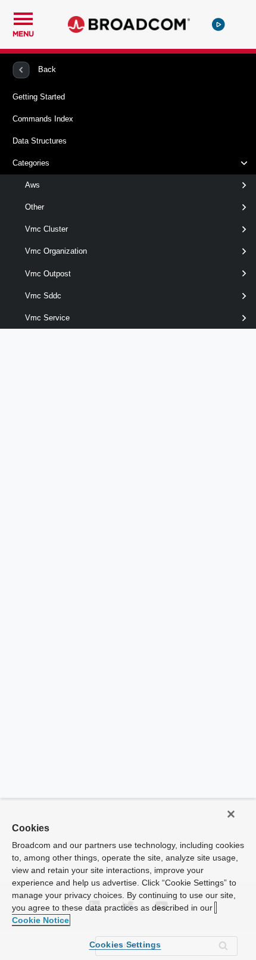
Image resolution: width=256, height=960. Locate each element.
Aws (32, 184)
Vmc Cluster (46, 229)
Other (34, 206)
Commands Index (43, 118)
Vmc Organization (56, 251)
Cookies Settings (125, 944)
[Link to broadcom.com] (129, 24)
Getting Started (39, 96)
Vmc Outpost (48, 273)
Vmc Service (47, 317)
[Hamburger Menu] (23, 17)
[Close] (231, 814)
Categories (31, 162)
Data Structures (40, 140)
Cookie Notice (40, 920)
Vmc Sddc (43, 295)
